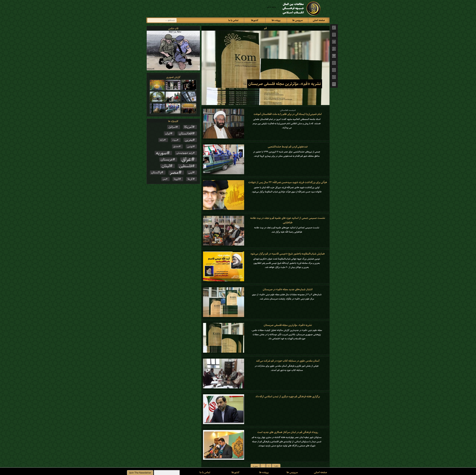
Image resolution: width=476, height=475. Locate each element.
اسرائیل (172, 127)
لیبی (190, 172)
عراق (186, 159)
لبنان (166, 166)
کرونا (176, 179)
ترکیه (162, 140)
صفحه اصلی (319, 20)
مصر (174, 172)
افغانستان (185, 133)
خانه (274, 7)
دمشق (176, 146)
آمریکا (188, 127)
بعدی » (255, 466)
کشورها (254, 20)
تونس (190, 146)
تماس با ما (233, 20)
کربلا (190, 179)
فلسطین (185, 166)
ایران (168, 133)
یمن (164, 179)
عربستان (167, 159)
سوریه (161, 153)
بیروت (174, 140)
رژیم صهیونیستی (184, 153)
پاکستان (156, 172)
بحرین (189, 140)
